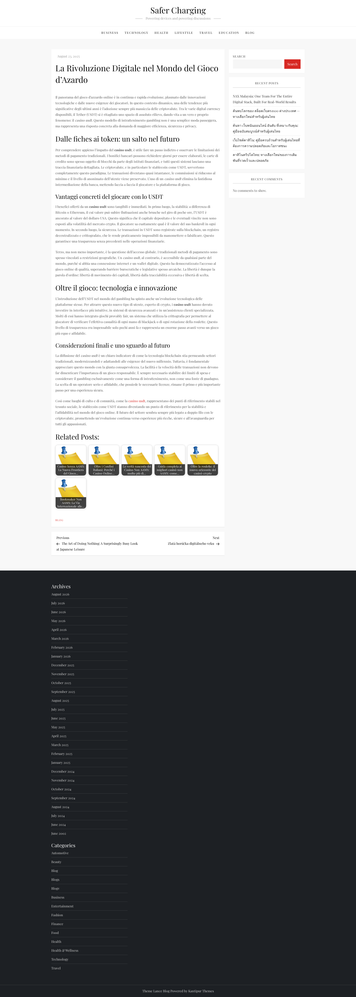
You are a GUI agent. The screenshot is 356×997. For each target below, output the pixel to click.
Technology (136, 33)
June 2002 (58, 833)
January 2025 (60, 762)
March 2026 (60, 638)
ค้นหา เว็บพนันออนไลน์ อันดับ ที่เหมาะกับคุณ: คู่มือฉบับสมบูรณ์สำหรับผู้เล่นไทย (265, 128)
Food (55, 932)
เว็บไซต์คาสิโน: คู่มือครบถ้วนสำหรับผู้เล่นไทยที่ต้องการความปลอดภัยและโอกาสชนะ (266, 143)
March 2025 (59, 745)
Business (109, 33)
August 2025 (60, 700)
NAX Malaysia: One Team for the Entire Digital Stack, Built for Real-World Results (264, 99)
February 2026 (62, 647)
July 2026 (58, 603)
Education (229, 33)
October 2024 (61, 789)
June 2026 (58, 612)
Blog (250, 33)
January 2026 (60, 656)
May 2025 (58, 727)
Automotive (60, 853)
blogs (55, 879)
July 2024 (58, 815)
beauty (56, 862)
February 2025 (61, 753)
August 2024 (60, 807)
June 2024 (58, 824)
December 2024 (62, 771)
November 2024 (62, 780)
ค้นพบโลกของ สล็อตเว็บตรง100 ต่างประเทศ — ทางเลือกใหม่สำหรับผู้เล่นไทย (266, 114)
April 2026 (59, 629)
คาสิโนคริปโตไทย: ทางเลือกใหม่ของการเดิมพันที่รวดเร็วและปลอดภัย (265, 157)
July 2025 (57, 709)
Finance (57, 924)
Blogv (55, 888)
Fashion (57, 915)
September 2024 (63, 798)
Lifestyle (184, 33)
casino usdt (136, 401)
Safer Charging (178, 10)
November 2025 (62, 674)
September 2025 (63, 691)
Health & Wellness (64, 950)
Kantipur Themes (201, 991)
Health (162, 33)
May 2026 (58, 621)
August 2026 (60, 594)
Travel (206, 33)
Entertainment (62, 906)
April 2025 (58, 736)
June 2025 (58, 718)
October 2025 (61, 683)
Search (239, 56)
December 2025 (62, 665)
